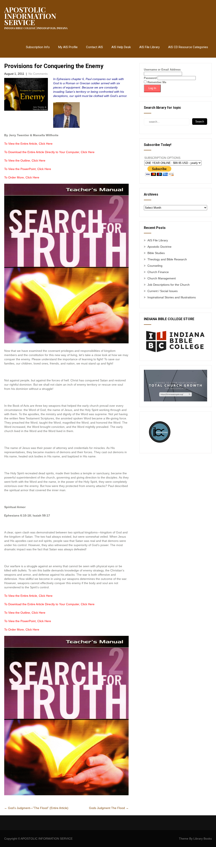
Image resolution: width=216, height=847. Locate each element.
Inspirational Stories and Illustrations (171, 297)
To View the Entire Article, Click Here (28, 143)
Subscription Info (38, 47)
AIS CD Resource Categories (188, 47)
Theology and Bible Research (167, 259)
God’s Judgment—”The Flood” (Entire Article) (36, 808)
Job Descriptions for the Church (168, 284)
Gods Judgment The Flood (109, 808)
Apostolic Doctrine (159, 246)
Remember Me (156, 82)
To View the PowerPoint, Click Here (27, 169)
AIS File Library (149, 47)
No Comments (38, 73)
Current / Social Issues (162, 291)
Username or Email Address (162, 69)
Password (150, 78)
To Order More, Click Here (21, 177)
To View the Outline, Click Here (24, 160)
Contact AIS (94, 47)
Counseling (154, 265)
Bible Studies (156, 253)
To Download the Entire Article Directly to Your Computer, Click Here (49, 152)
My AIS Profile (68, 47)
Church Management (161, 278)
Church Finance (158, 272)
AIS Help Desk (121, 47)
